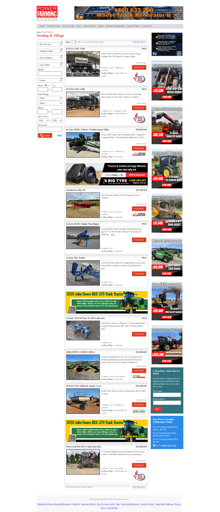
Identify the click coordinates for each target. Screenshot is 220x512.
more (112, 234)
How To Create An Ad (105, 504)
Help (118, 504)
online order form (168, 445)
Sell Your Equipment (115, 26)
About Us (76, 504)
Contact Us (147, 26)
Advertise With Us (88, 504)
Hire (79, 26)
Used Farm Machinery (130, 504)
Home (42, 26)
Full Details (139, 67)
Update (47, 135)
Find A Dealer (89, 26)
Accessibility (112, 508)
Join (157, 409)
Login (100, 26)
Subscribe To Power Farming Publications (54, 504)
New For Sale (68, 26)
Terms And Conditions (164, 504)
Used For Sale (53, 26)
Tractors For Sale (147, 504)
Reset (59, 135)
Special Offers (133, 26)
